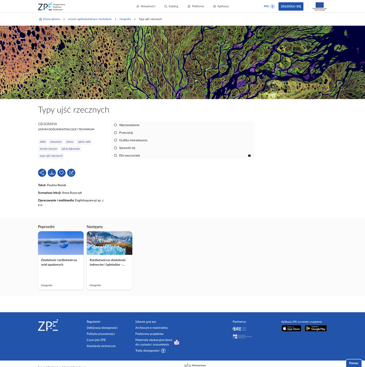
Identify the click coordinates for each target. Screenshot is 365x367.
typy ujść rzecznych (51, 156)
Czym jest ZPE (96, 340)
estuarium (56, 142)
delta (43, 142)
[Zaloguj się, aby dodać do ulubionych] (61, 173)
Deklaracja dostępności (102, 327)
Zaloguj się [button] (291, 6)
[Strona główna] (61, 325)
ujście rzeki (84, 142)
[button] (272, 6)
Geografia (125, 19)
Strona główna (51, 19)
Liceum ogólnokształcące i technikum (90, 19)
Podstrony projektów (149, 333)
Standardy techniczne (101, 346)
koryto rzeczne (48, 149)
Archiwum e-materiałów (151, 327)
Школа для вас (145, 321)
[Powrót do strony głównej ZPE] (51, 6)
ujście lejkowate (71, 149)
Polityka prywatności (101, 333)
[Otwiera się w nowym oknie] (291, 328)
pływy (69, 142)
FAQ (266, 6)
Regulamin (93, 321)
